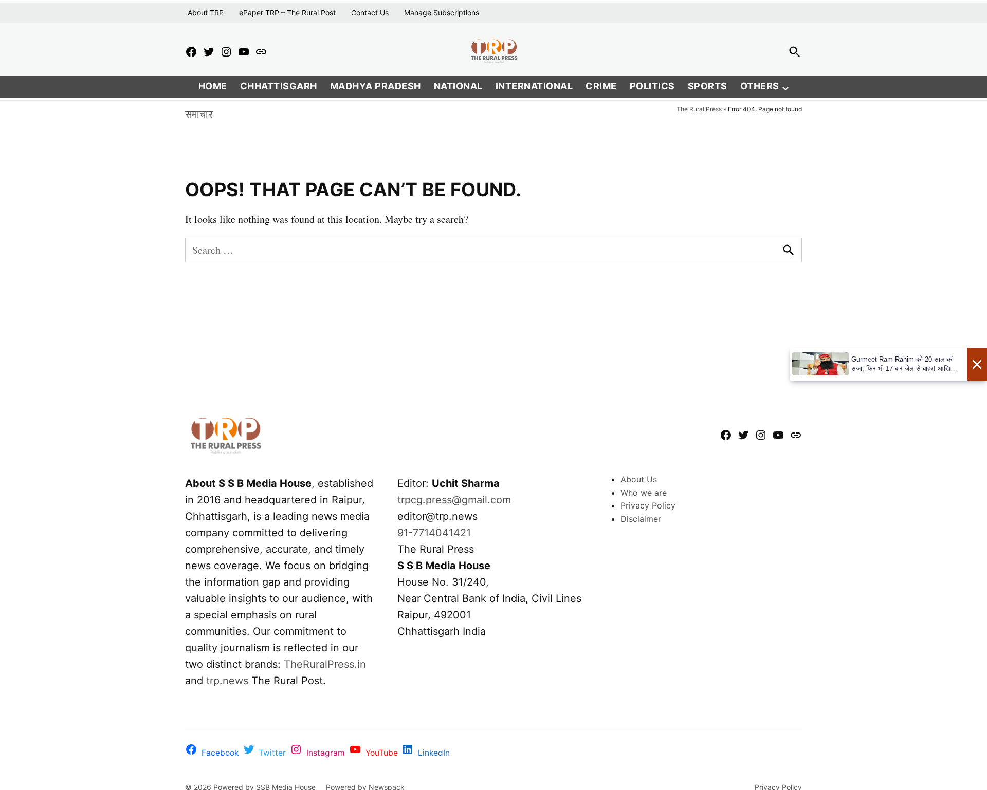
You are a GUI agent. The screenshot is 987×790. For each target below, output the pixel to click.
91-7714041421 (434, 532)
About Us (638, 479)
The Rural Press (699, 109)
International (534, 86)
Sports (707, 86)
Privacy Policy (647, 505)
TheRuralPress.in (325, 664)
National (458, 86)
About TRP (206, 12)
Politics (652, 86)
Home (212, 86)
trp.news (227, 680)
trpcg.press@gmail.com (454, 500)
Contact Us (370, 12)
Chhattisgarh (278, 86)
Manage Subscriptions (441, 12)
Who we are (643, 492)
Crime (601, 86)
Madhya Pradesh (375, 86)
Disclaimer (640, 519)
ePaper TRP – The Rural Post (287, 12)
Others (759, 86)
